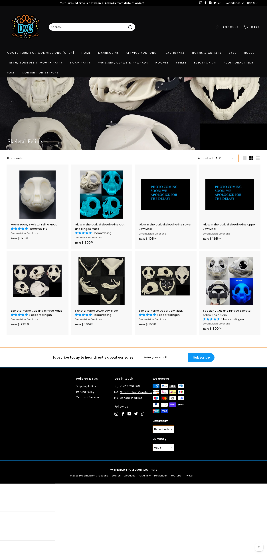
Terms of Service (87, 397)
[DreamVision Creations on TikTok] (142, 414)
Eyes (233, 53)
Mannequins (108, 53)
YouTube (176, 475)
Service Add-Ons (141, 53)
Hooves (162, 62)
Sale (11, 72)
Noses (249, 53)
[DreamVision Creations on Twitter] (136, 414)
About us (129, 475)
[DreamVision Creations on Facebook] (123, 414)
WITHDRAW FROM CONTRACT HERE (133, 470)
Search (116, 475)
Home (86, 53)
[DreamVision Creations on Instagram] (116, 414)
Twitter (189, 475)
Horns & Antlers (207, 53)
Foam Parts (80, 62)
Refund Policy (85, 392)
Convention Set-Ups (40, 72)
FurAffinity (145, 475)
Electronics (205, 62)
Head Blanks (174, 53)
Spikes (181, 62)
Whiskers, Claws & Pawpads (123, 62)
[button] (20, 229)
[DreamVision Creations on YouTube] (129, 414)
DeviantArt (160, 475)
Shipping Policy (86, 386)
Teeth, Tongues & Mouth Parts (35, 62)
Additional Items (239, 62)
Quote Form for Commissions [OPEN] (40, 53)
